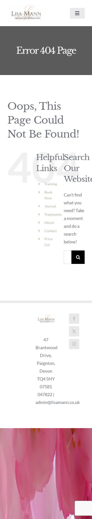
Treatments (53, 214)
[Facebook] (74, 319)
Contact (50, 231)
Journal (50, 206)
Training (50, 184)
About (49, 222)
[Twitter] (74, 331)
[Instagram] (74, 344)
